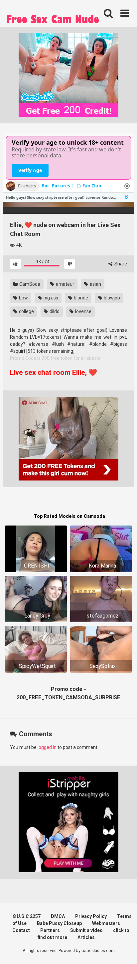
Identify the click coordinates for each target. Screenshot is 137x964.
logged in (47, 747)
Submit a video (86, 930)
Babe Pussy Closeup (59, 923)
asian (95, 284)
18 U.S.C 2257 (25, 916)
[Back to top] (125, 950)
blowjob (111, 297)
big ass (50, 297)
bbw (23, 297)
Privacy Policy (91, 916)
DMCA (58, 916)
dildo (54, 311)
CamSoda (29, 284)
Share (120, 263)
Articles (86, 937)
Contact (21, 930)
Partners (50, 930)
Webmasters (106, 923)
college (26, 311)
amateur (64, 284)
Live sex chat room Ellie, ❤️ (53, 372)
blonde (80, 297)
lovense (82, 311)
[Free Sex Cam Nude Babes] (53, 21)
